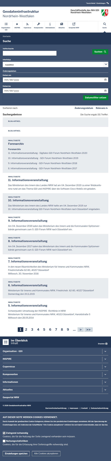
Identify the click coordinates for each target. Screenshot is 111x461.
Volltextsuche (8, 49)
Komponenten (10, 374)
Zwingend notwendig (17, 433)
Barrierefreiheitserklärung (55, 408)
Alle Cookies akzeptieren (46, 453)
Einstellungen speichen (16, 453)
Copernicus (9, 366)
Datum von (7, 75)
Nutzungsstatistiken (17, 441)
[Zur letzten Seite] (88, 329)
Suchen (98, 51)
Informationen (10, 382)
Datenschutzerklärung (99, 408)
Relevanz (102, 108)
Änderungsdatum (84, 108)
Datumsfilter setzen (95, 97)
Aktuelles (8, 389)
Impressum (74, 408)
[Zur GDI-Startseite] (89, 13)
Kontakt (84, 408)
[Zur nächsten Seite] (81, 329)
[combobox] (55, 64)
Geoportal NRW (11, 397)
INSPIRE (7, 359)
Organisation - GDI (12, 351)
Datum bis (7, 86)
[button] (97, 3)
